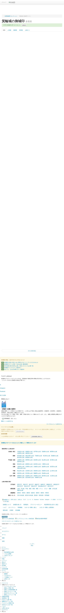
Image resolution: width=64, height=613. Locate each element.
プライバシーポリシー (36, 504)
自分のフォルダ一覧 (7, 604)
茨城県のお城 (54, 455)
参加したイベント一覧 (10, 594)
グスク (46, 488)
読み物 (4, 565)
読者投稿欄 (5, 569)
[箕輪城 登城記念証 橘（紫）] (56, 292)
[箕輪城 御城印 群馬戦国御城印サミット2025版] (56, 57)
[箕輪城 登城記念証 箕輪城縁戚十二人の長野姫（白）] (56, 167)
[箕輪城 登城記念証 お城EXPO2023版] (56, 119)
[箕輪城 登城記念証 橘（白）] (8, 308)
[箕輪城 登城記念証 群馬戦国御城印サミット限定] (56, 151)
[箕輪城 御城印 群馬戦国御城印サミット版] (20, 119)
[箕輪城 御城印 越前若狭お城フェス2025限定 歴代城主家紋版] (32, 57)
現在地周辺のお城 (9, 552)
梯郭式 (28, 493)
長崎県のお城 (37, 476)
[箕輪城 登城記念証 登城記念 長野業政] (44, 261)
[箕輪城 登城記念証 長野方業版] (56, 135)
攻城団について (7, 504)
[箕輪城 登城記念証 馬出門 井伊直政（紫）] (20, 214)
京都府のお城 (37, 466)
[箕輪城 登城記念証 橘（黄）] (44, 292)
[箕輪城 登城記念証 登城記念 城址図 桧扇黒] (8, 167)
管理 (3, 541)
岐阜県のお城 (37, 464)
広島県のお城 (28, 470)
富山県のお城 (45, 460)
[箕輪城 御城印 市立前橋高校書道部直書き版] (8, 41)
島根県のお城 (45, 470)
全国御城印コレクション (11, 16)
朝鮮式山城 (20, 490)
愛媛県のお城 (37, 473)
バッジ (4, 557)
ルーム (4, 570)
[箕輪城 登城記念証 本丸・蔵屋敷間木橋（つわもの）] (32, 198)
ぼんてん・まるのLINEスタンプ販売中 (13, 369)
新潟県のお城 (37, 460)
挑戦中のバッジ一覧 (7, 601)
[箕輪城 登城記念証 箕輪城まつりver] (20, 167)
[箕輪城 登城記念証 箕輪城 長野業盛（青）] (56, 198)
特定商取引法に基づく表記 (51, 504)
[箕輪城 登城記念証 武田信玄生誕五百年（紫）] (20, 230)
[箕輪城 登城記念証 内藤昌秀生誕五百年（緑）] (44, 245)
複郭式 (37, 493)
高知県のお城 (45, 473)
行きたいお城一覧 (6, 599)
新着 (4, 30)
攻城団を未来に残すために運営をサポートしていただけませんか (20, 362)
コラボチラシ (7, 575)
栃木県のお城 (20, 457)
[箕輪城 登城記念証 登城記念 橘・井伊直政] (56, 245)
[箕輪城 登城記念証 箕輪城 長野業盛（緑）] (8, 214)
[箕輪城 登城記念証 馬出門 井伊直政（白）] (32, 230)
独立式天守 (20, 486)
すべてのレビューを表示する (54, 424)
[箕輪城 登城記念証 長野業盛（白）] (20, 198)
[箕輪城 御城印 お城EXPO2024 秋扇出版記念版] (8, 88)
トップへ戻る (32, 544)
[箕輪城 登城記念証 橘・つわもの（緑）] (56, 324)
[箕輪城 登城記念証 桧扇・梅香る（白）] (32, 340)
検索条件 (24, 25)
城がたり (4, 564)
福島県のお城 (28, 453)
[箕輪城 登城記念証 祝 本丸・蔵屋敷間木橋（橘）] (32, 214)
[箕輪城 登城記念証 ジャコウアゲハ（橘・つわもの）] (20, 292)
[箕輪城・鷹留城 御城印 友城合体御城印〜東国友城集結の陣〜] (8, 57)
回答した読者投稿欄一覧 (10, 589)
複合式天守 (27, 486)
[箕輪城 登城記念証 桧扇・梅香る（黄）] (8, 340)
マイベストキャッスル (10, 586)
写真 (3, 559)
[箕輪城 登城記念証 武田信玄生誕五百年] (32, 261)
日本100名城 (20, 495)
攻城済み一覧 (5, 598)
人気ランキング (8, 555)
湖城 (33, 488)
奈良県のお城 (53, 466)
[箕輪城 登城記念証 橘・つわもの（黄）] (20, 324)
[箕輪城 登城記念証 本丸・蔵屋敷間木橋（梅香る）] (56, 214)
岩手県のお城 (37, 451)
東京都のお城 (20, 455)
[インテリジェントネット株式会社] (24, 518)
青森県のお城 (28, 451)
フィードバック (20, 431)
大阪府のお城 (20, 466)
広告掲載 (17, 510)
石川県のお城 (53, 460)
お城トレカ (7, 579)
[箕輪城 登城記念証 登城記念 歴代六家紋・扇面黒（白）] (8, 135)
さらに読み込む (32, 351)
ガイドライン (12, 507)
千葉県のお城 (38, 455)
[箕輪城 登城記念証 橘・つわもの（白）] (44, 324)
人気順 (9, 30)
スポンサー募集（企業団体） (47, 507)
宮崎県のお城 (20, 477)
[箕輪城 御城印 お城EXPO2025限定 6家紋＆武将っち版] (20, 57)
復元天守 (31, 484)
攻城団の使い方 (17, 504)
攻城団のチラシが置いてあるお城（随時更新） (15, 364)
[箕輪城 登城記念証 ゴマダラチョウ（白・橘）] (8, 198)
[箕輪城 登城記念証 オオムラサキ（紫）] (32, 277)
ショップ (4, 567)
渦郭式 (42, 493)
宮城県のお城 (45, 451)
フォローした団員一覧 (8, 603)
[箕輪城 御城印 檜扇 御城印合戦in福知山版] (8, 104)
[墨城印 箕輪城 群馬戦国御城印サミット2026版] (20, 41)
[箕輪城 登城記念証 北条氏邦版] (20, 151)
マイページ (5, 583)
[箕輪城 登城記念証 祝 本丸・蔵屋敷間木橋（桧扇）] (44, 214)
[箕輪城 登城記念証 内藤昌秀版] (20, 135)
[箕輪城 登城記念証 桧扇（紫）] (44, 308)
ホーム (4, 534)
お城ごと (27, 30)
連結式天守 (34, 486)
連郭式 (19, 493)
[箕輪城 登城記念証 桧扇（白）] (56, 308)
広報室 (11, 510)
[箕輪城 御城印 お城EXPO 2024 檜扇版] (44, 72)
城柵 (50, 488)
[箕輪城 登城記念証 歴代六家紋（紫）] (44, 167)
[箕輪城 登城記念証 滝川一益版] (8, 151)
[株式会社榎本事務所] (41, 518)
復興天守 (43, 484)
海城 (30, 488)
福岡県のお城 (20, 476)
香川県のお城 (28, 473)
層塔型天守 (56, 484)
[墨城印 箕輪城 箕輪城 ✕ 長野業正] (20, 72)
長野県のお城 (28, 460)
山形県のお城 (20, 453)
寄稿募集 (20, 507)
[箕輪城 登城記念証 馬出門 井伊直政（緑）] (56, 230)
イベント (4, 560)
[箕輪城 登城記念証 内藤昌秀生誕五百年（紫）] (32, 245)
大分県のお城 (53, 476)
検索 (3, 538)
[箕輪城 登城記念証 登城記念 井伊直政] (8, 261)
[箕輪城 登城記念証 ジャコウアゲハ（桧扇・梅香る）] (32, 292)
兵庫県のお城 (28, 466)
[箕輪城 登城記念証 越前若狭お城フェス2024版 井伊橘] (32, 88)
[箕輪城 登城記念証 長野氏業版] (32, 135)
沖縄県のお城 (38, 477)
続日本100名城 (29, 495)
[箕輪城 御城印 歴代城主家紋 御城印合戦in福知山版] (20, 104)
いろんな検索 (7, 554)
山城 (18, 488)
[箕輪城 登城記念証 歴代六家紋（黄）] (8, 292)
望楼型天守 (49, 484)
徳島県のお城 (20, 473)
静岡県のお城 (28, 464)
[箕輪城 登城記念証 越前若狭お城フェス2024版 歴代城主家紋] (44, 88)
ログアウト (5, 609)
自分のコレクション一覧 (10, 593)
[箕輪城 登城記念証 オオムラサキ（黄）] (20, 277)
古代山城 (54, 488)
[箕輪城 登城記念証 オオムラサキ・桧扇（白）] (8, 277)
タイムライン (5, 531)
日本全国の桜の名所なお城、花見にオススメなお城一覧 (17, 366)
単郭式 (23, 493)
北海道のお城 (20, 451)
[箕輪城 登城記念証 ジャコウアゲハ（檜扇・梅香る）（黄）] (56, 104)
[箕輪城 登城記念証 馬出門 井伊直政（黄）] (44, 230)
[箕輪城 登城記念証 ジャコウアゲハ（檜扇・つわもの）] (44, 104)
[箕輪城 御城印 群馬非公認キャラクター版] (32, 119)
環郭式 (47, 493)
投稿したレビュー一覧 (10, 591)
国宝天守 (19, 484)
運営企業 (5, 510)
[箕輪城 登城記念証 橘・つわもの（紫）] (32, 324)
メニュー (4, 2)
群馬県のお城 (28, 457)
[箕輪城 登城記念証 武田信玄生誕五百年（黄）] (8, 230)
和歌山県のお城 (21, 468)
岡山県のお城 (20, 470)
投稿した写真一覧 (9, 588)
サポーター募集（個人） (30, 507)
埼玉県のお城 (46, 455)
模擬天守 (37, 484)
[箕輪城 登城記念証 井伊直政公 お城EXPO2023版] (44, 119)
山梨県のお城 (20, 460)
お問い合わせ (5, 608)
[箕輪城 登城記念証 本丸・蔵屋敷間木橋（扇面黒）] (32, 182)
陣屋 (37, 488)
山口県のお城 (53, 470)
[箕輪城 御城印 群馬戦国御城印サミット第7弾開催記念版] (32, 41)
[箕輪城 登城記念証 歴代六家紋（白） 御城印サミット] (8, 119)
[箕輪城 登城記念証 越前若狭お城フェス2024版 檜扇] (56, 88)
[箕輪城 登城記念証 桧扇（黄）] (32, 308)
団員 (7, 501)
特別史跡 (41, 495)
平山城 (22, 488)
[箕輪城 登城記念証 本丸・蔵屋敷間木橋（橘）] (44, 182)
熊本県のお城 (45, 476)
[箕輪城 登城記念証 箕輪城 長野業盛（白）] (44, 198)
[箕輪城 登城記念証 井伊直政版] (32, 151)
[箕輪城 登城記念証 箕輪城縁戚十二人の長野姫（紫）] (8, 182)
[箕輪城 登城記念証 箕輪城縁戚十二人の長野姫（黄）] (20, 182)
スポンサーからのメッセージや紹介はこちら (12, 521)
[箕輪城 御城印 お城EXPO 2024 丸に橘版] (32, 72)
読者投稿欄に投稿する (37, 436)
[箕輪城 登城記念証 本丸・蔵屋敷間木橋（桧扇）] (56, 182)
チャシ (41, 488)
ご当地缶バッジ (8, 577)
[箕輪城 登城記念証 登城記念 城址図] (56, 261)
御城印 (6, 574)
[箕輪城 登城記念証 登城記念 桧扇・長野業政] (20, 261)
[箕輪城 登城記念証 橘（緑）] (20, 308)
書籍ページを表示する (7, 421)
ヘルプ (4, 507)
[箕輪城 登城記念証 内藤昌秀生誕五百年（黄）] (20, 245)
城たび (4, 562)
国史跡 (36, 495)
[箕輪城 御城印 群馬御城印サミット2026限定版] (44, 41)
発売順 (21, 30)
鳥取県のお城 (37, 470)
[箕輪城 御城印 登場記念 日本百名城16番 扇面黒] (44, 57)
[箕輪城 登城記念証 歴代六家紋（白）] (32, 167)
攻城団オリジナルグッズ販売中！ (12, 367)
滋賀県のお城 (45, 466)
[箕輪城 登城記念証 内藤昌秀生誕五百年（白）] (8, 245)
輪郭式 (33, 493)
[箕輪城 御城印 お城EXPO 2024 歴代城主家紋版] (56, 72)
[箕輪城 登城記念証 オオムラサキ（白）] (44, 277)
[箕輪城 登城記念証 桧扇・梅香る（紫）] (20, 340)
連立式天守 (50, 486)
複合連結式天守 (42, 486)
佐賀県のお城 (28, 476)
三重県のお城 (45, 464)
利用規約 (26, 504)
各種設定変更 (5, 596)
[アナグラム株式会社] (8, 518)
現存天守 (25, 484)
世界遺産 (47, 495)
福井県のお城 (20, 461)
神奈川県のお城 (29, 455)
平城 (26, 488)
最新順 (15, 30)
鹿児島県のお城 (29, 477)
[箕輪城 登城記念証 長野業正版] (44, 135)
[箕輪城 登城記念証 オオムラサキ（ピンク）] (56, 277)
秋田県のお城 (53, 451)
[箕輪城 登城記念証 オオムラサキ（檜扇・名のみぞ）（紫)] (32, 104)
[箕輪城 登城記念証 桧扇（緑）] (8, 324)
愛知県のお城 (20, 464)
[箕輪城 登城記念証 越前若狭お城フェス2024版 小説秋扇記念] (20, 88)
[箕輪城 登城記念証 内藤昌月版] (44, 151)
